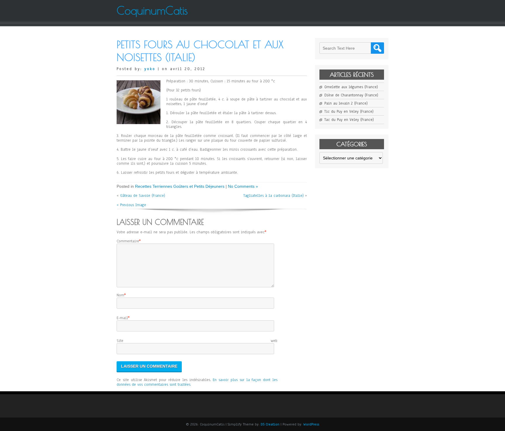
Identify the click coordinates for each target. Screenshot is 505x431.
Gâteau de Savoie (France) (142, 195)
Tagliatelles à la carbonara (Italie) (273, 195)
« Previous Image (131, 205)
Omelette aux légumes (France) (351, 87)
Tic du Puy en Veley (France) (348, 111)
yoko (149, 69)
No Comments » (243, 186)
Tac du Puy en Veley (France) (349, 119)
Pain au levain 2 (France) (346, 103)
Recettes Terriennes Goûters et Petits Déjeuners (179, 186)
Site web (197, 340)
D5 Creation (270, 424)
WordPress (311, 424)
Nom (120, 295)
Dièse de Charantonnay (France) (351, 95)
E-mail (122, 318)
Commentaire (128, 241)
